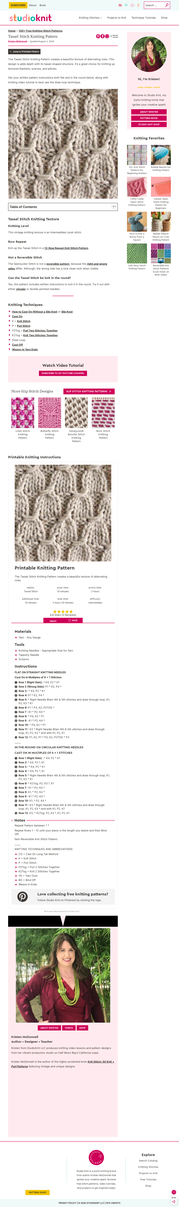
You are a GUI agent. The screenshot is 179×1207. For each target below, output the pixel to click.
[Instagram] (132, 5)
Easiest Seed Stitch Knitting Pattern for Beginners (161, 203)
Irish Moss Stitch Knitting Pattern (137, 267)
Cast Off (17, 344)
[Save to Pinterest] (98, 36)
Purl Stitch (23, 325)
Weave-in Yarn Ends (25, 349)
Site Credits (113, 1203)
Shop (164, 17)
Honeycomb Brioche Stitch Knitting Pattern (76, 436)
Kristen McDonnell (17, 41)
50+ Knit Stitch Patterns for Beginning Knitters (137, 170)
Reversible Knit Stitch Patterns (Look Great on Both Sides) (161, 270)
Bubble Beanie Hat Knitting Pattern (161, 168)
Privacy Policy (67, 1203)
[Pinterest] (126, 5)
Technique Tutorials (143, 17)
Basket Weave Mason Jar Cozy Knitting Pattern (161, 237)
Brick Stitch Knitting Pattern (103, 434)
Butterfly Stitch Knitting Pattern (49, 434)
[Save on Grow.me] (107, 36)
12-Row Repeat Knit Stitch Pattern (66, 248)
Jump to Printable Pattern (25, 51)
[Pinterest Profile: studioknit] (24, 896)
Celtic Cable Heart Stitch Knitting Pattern (137, 202)
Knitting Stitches (148, 1167)
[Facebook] (138, 5)
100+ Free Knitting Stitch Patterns (40, 30)
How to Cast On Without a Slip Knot (34, 311)
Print (53, 621)
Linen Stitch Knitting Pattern (23, 434)
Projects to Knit (116, 17)
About (32, 5)
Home (12, 30)
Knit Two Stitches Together (40, 335)
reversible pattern (57, 263)
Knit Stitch (23, 321)
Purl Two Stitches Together (40, 330)
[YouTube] (120, 5)
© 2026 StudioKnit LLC (91, 1203)
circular (21, 289)
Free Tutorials (148, 1179)
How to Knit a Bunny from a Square (136, 237)
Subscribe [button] (18, 5)
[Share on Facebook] (103, 36)
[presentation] (22, 412)
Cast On (17, 316)
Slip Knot (67, 311)
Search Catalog (148, 1160)
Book (43, 5)
